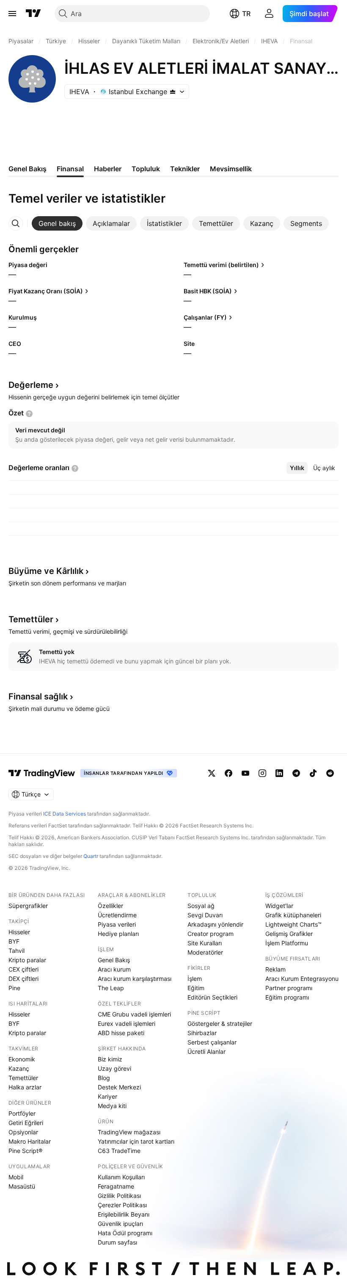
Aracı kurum (114, 969)
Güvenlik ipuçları (120, 1223)
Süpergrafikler (28, 905)
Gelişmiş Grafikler (289, 933)
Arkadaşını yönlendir (215, 924)
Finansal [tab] (70, 168)
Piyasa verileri (117, 924)
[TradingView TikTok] (313, 773)
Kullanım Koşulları (121, 1177)
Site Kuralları (204, 943)
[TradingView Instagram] (262, 773)
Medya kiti (112, 1105)
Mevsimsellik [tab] (231, 168)
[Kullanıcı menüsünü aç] (269, 13)
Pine (14, 987)
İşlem (194, 978)
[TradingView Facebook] (228, 773)
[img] (172, 91)
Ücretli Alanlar (206, 1051)
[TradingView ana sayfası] (33, 13)
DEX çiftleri (23, 978)
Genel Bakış (114, 960)
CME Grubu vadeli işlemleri (134, 1014)
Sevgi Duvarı (205, 915)
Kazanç (18, 1068)
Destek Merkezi (119, 1087)
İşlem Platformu (286, 943)
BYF (13, 941)
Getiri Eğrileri (25, 1122)
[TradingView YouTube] (245, 773)
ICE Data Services (64, 813)
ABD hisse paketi (121, 1032)
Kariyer (107, 1096)
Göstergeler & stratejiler (219, 1023)
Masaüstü (21, 1186)
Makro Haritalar (29, 1141)
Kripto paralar (27, 960)
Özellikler (110, 905)
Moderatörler (205, 952)
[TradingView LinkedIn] (279, 773)
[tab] (57, 223)
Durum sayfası (117, 1242)
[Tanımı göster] (29, 414)
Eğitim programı (287, 997)
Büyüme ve (45, 571)
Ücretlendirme (117, 915)
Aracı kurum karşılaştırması (134, 978)
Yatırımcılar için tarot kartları (136, 1141)
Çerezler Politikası (122, 1205)
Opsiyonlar (23, 1132)
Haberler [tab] (107, 168)
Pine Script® (25, 1150)
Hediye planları (118, 933)
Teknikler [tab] (185, 168)
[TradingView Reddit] (330, 773)
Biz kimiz (110, 1059)
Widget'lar (279, 905)
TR (246, 13)
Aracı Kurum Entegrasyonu (302, 978)
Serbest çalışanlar (212, 1042)
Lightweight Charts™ (293, 924)
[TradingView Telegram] (296, 773)
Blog (104, 1077)
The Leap (111, 987)
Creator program (210, 933)
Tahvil (16, 950)
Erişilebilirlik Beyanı (123, 1214)
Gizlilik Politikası (119, 1195)
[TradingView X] (212, 773)
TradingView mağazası (129, 1132)
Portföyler (22, 1113)
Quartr (90, 856)
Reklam (275, 969)
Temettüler (23, 1077)
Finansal (38, 696)
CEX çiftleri (23, 969)
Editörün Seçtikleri (212, 997)
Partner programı (288, 987)
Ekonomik (21, 1059)
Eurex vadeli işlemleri (126, 1023)
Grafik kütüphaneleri (293, 915)
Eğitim (195, 987)
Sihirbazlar (202, 1032)
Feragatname (116, 1186)
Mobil (15, 1177)
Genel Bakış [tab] (27, 168)
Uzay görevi (114, 1068)
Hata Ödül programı (125, 1232)
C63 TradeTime (119, 1150)
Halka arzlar (24, 1087)
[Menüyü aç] (12, 13)
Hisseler (19, 932)
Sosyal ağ (201, 905)
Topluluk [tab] (146, 168)
